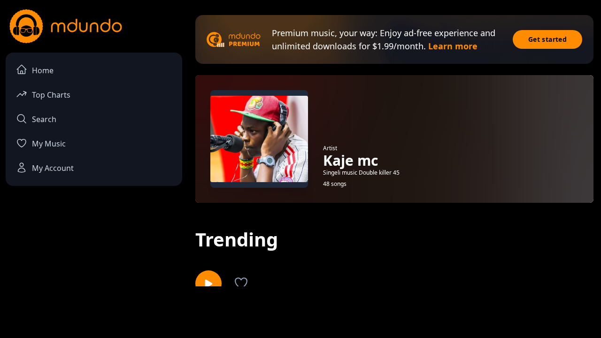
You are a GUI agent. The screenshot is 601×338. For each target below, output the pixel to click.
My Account (53, 168)
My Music (49, 143)
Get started (547, 39)
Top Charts (51, 95)
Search (44, 119)
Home (43, 70)
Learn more (453, 46)
